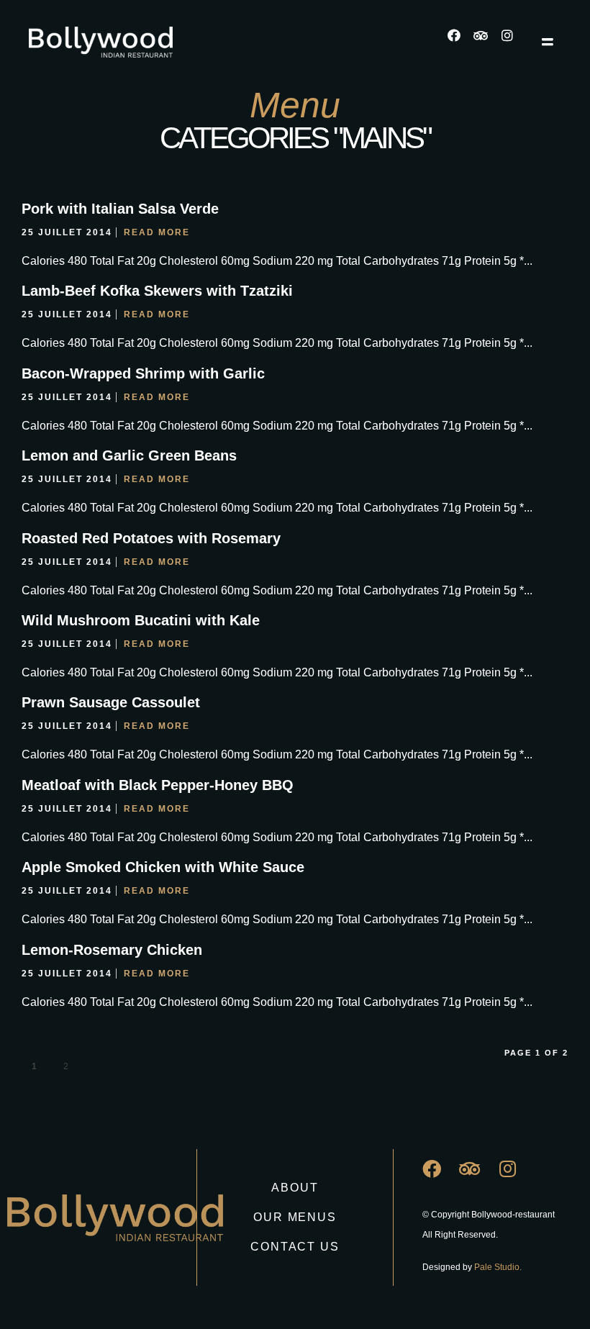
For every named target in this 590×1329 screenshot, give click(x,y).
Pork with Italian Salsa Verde (120, 209)
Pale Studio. (498, 1267)
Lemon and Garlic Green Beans (129, 455)
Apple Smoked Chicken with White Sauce (163, 867)
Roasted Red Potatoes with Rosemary (151, 538)
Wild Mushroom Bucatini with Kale (141, 620)
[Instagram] (514, 42)
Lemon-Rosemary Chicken (112, 950)
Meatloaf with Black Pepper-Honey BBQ (158, 785)
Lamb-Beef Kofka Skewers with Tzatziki (157, 291)
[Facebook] (460, 42)
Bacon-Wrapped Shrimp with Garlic (143, 373)
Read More (157, 232)
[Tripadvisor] (487, 42)
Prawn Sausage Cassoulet (111, 702)
